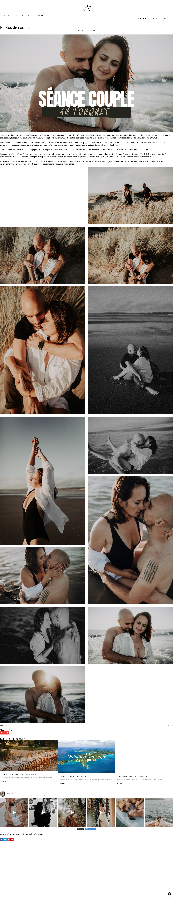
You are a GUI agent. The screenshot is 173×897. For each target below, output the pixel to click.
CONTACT (167, 18)
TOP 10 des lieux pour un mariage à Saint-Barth (73, 776)
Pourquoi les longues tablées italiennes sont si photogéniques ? (20, 774)
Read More (4, 781)
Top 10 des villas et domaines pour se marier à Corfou (132, 776)
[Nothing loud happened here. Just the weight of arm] (14, 812)
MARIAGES (25, 15)
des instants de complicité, (96, 145)
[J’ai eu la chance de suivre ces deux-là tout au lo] (159, 812)
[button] (1, 732)
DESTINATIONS (9, 15)
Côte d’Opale (107, 149)
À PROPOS (141, 18)
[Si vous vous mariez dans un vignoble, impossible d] (101, 812)
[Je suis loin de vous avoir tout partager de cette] (130, 812)
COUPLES (38, 15)
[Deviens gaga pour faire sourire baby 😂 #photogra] (72, 812)
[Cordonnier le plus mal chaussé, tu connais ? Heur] (43, 812)
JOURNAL (154, 18)
